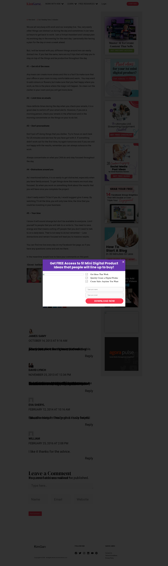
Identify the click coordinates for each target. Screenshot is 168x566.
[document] (84, 283)
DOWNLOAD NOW (104, 301)
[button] (123, 262)
